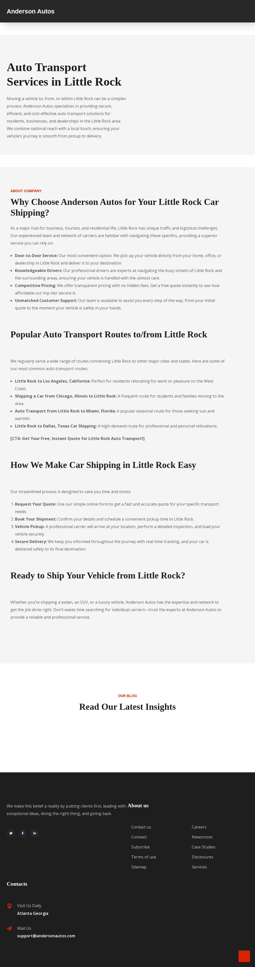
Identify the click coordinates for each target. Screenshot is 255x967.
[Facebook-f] (23, 833)
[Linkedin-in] (34, 833)
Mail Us (24, 928)
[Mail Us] (9, 928)
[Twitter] (11, 833)
